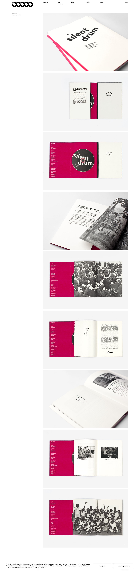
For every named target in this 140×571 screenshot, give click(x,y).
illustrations (60, 3)
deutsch (126, 2)
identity (72, 2)
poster (72, 3)
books (59, 2)
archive (88, 2)
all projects (45, 2)
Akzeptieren (103, 566)
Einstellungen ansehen (124, 566)
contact (101, 2)
